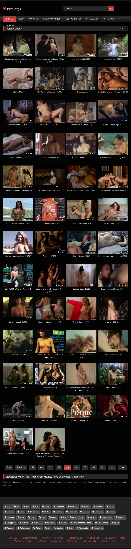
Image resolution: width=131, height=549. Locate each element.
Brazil (111, 506)
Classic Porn (56, 541)
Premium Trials (108, 541)
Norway (121, 517)
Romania (51, 523)
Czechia (59, 512)
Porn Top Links (89, 541)
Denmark (72, 512)
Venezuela (83, 528)
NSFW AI (46, 538)
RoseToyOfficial (30, 538)
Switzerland (24, 528)
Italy (43, 517)
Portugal (37, 523)
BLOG (21, 19)
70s (17, 506)
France (85, 512)
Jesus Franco (77, 517)
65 (85, 467)
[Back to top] (123, 541)
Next (112, 467)
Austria (86, 506)
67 (102, 467)
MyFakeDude (109, 538)
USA (71, 528)
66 (93, 467)
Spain (116, 523)
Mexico (93, 517)
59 (33, 467)
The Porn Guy (109, 19)
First (9, 467)
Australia (73, 506)
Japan (53, 517)
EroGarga (13, 9)
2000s (47, 506)
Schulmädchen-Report (82, 523)
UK (49, 528)
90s (36, 506)
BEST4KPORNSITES (51, 19)
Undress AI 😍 (92, 19)
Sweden (10, 528)
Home (10, 19)
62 (59, 467)
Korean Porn (72, 541)
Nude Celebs (93, 538)
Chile (22, 512)
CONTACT (14, 538)
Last (122, 467)
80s (27, 506)
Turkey (38, 528)
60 (41, 467)
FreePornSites (75, 538)
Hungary (10, 517)
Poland (25, 523)
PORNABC (33, 19)
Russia (64, 523)
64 (76, 467)
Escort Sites (10, 25)
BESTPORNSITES (73, 19)
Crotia (46, 512)
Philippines (11, 523)
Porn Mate (59, 538)
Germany (98, 512)
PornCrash (41, 541)
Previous (21, 467)
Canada (10, 512)
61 (50, 467)
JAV (64, 517)
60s (8, 506)
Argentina (60, 506)
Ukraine (60, 528)
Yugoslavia (98, 528)
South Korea (103, 523)
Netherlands (107, 517)
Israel (33, 517)
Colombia (34, 512)
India (22, 517)
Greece (112, 512)
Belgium (99, 506)
